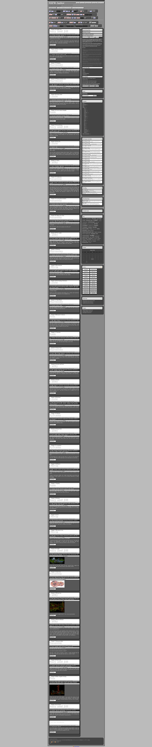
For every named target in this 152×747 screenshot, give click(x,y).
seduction (90, 238)
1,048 (72, 67)
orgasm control (97, 235)
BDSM (52, 130)
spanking (60, 271)
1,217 (73, 368)
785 (71, 98)
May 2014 (86, 277)
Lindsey (85, 116)
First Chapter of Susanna (87, 175)
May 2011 (93, 283)
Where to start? (100, 2)
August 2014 (93, 273)
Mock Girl (84, 193)
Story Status (94, 2)
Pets (50, 11)
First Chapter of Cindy (86, 143)
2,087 (72, 680)
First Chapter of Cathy (86, 141)
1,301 (73, 401)
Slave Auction (94, 239)
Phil (79, 11)
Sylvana (93, 11)
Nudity (84, 69)
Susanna (58, 11)
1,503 (72, 487)
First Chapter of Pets (86, 166)
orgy (63, 166)
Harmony (50, 14)
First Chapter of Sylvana (87, 181)
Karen (67, 11)
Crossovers (82, 2)
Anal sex (84, 72)
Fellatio (72, 353)
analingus (56, 434)
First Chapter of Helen (86, 148)
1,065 (71, 623)
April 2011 (86, 285)
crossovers (58, 535)
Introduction (97, 37)
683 (73, 449)
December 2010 (86, 289)
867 (72, 253)
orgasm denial (76, 403)
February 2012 (86, 279)
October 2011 (86, 281)
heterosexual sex (73, 320)
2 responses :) (64, 623)
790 (72, 336)
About (78, 2)
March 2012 (93, 277)
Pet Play (57, 271)
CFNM (55, 402)
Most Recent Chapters (86, 37)
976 (70, 237)
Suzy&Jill (71, 22)
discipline (70, 270)
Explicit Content (61, 84)
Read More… (52, 44)
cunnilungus (53, 54)
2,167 (74, 502)
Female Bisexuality (86, 73)
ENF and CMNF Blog (86, 191)
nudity (65, 54)
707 (72, 304)
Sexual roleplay (63, 221)
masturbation (57, 166)
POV (83, 22)
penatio (59, 504)
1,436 (73, 664)
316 (73, 417)
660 (72, 181)
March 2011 (93, 285)
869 (70, 53)
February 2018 (93, 269)
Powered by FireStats (76, 746)
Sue (83, 14)
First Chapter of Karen (86, 151)
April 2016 (86, 271)
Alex (88, 11)
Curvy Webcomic (85, 190)
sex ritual (53, 287)
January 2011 (93, 287)
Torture (90, 242)
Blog (90, 22)
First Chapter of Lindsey (87, 154)
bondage (58, 270)
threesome (62, 35)
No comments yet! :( (67, 33)
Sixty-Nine (58, 35)
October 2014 (93, 271)
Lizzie (52, 11)
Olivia (55, 11)
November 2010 (93, 289)
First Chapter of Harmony (87, 145)
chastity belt (62, 270)
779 (71, 114)
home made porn (73, 503)
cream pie (55, 130)
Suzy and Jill (69, 14)
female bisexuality (66, 84)
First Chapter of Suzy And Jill (87, 178)
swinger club (90, 241)
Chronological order (92, 37)
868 (72, 219)
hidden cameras (52, 451)
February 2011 (86, 287)
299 (74, 725)
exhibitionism (90, 225)
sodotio (98, 239)
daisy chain (97, 222)
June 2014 (93, 275)
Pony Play (85, 238)
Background (94, 22)
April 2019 (86, 269)
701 (73, 129)
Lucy (83, 11)
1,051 (74, 534)
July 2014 (86, 275)
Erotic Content (56, 84)
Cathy (62, 14)
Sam (81, 11)
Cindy (75, 11)
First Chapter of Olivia (86, 161)
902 (74, 33)
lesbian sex (55, 35)
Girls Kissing (58, 54)
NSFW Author (56, 3)
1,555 (73, 597)
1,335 (72, 164)
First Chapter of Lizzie (86, 156)
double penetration (61, 238)
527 (71, 645)
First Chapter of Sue (86, 173)
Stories (84, 107)
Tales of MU (85, 203)
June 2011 (86, 283)
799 (72, 83)
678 (72, 269)
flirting (71, 84)
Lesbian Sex (85, 74)
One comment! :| (63, 53)
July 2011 (93, 281)
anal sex (53, 238)
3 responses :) (66, 664)
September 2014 (86, 273)
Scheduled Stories (52, 7)
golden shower (71, 182)
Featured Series (88, 2)
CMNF (52, 84)
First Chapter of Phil (86, 168)
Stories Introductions (54, 725)
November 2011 (93, 279)
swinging (69, 599)
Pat (69, 11)
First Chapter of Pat (86, 163)
